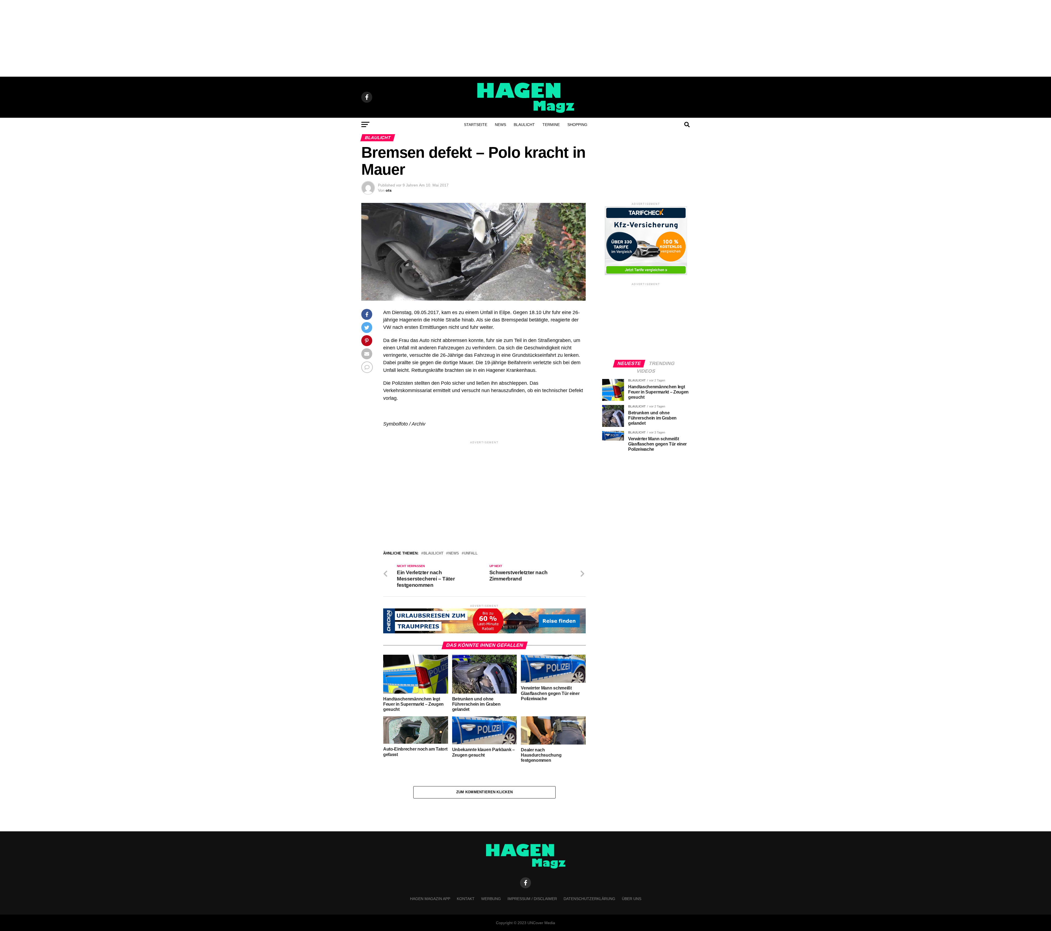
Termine (551, 124)
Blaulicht (524, 124)
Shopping (577, 124)
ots (389, 190)
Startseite (475, 124)
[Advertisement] (525, 38)
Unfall (471, 553)
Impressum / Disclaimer (532, 898)
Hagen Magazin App (430, 898)
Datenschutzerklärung (589, 898)
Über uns (631, 898)
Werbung (491, 898)
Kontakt (466, 898)
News (500, 124)
